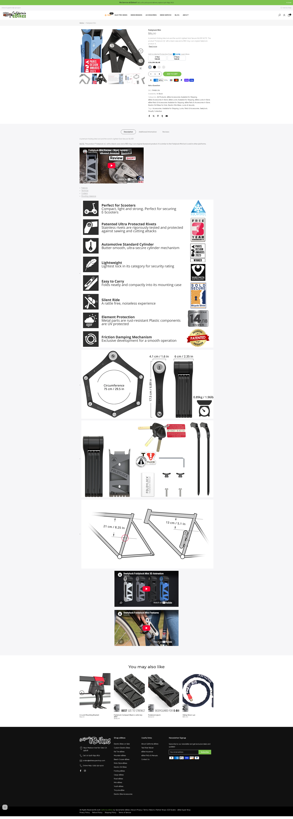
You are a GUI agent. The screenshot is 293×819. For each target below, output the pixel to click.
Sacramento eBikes (123, 810)
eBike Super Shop (184, 810)
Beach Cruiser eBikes (121, 759)
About (133, 810)
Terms (145, 810)
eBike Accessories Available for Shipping (182, 97)
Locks (181, 108)
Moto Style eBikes (120, 763)
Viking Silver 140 (189, 715)
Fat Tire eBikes (119, 752)
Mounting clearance (88, 196)
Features (84, 188)
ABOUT (186, 15)
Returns (152, 810)
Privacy (139, 810)
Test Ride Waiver (147, 748)
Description (128, 132)
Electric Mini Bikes (174, 105)
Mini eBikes (118, 782)
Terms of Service (125, 812)
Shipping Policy (110, 812)
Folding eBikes (119, 771)
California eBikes (107, 810)
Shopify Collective (155, 111)
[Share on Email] (167, 116)
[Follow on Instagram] (85, 770)
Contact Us (145, 759)
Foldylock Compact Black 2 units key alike (128, 716)
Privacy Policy (85, 812)
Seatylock (203, 108)
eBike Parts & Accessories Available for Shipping (166, 102)
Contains (84, 193)
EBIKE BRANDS (136, 15)
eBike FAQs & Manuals (149, 755)
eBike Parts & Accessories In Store (197, 102)
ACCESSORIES (151, 15)
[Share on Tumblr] (162, 116)
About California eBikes (149, 744)
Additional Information (148, 132)
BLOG (177, 15)
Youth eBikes (118, 786)
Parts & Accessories (192, 108)
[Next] (140, 51)
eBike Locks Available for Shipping (181, 100)
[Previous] (83, 51)
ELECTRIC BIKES (121, 15)
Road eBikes (118, 779)
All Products (161, 97)
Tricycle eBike (119, 790)
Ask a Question (154, 85)
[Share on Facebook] (149, 116)
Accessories (157, 108)
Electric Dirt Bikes (120, 767)
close (5, 2)
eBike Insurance (147, 752)
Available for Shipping (170, 108)
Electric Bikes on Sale (122, 744)
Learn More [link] (185, 54)
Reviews (166, 132)
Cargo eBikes (119, 775)
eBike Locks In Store (202, 100)
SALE (110, 14)
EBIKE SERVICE (165, 15)
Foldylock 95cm (154, 715)
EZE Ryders (171, 810)
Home (82, 23)
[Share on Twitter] (154, 116)
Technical (84, 191)
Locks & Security (188, 105)
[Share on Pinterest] (158, 116)
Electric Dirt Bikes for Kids (157, 105)
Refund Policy (97, 812)
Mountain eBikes (120, 755)
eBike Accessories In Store (158, 100)
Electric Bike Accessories (123, 794)
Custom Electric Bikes (122, 748)
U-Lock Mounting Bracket (89, 715)
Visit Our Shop (286, 8)
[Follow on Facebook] (81, 770)
